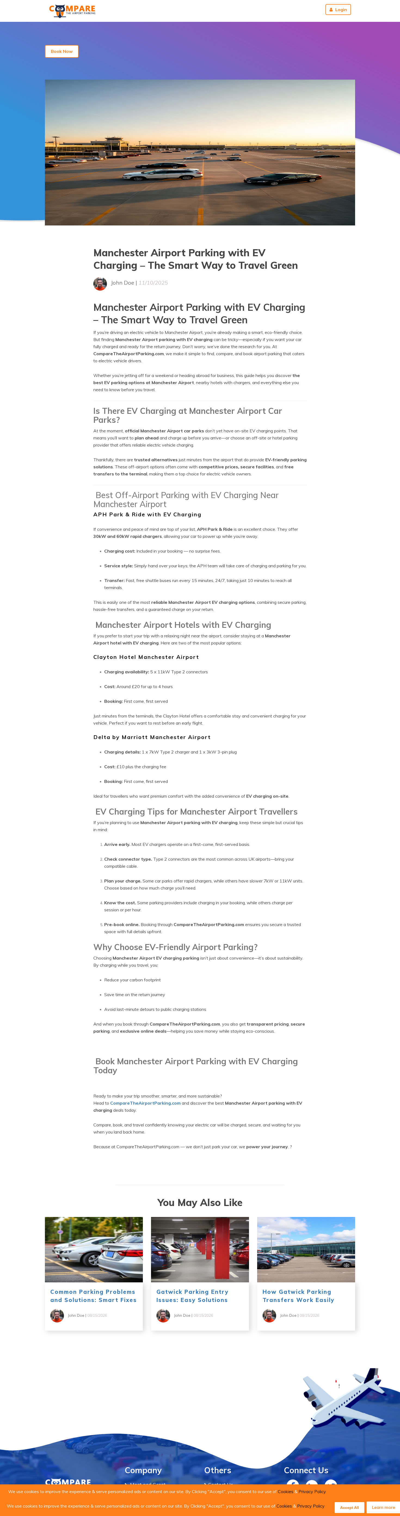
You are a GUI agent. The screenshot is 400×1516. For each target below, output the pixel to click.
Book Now (62, 51)
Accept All (349, 1507)
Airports (160, 9)
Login (341, 9)
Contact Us (231, 9)
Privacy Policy (312, 1491)
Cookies (285, 1491)
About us (283, 9)
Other (257, 9)
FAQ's (206, 9)
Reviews (308, 9)
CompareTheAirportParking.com (145, 1103)
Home (186, 9)
